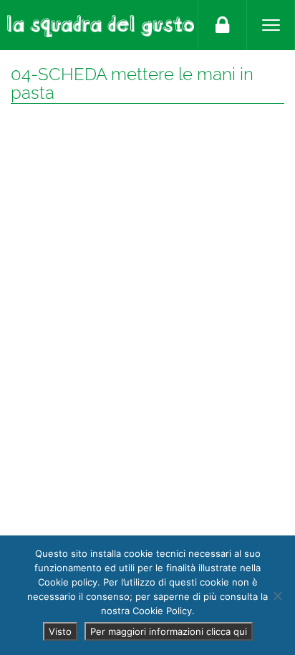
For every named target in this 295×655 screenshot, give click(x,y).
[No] (277, 595)
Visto (60, 631)
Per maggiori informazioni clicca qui (168, 631)
